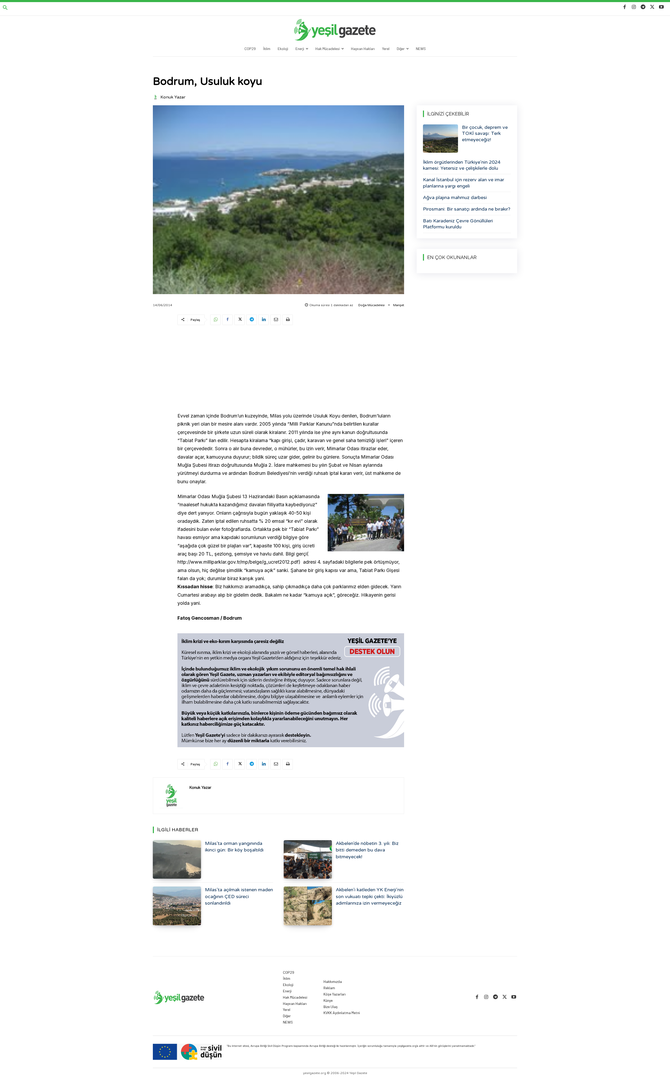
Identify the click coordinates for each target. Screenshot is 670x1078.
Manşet (398, 305)
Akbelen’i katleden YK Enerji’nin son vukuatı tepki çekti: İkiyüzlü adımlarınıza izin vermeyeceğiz (370, 896)
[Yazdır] (287, 320)
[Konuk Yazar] (156, 97)
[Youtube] (661, 7)
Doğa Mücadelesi (371, 305)
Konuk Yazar (173, 97)
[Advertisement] (290, 369)
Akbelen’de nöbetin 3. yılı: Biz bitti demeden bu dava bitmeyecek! (367, 849)
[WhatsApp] (215, 320)
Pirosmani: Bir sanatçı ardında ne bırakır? (466, 209)
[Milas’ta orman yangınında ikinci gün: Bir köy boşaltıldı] (177, 859)
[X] (652, 7)
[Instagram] (633, 7)
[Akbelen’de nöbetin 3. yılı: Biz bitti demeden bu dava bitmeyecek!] (308, 859)
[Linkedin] (263, 320)
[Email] (275, 320)
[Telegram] (643, 7)
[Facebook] (624, 7)
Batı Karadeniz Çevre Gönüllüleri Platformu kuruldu (458, 224)
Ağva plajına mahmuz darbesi (455, 197)
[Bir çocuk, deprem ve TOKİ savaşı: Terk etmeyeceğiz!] (440, 138)
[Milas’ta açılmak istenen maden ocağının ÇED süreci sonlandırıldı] (177, 906)
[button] (5, 8)
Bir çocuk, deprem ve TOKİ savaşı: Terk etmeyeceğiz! (485, 133)
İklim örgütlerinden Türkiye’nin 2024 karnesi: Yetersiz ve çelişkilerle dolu (461, 165)
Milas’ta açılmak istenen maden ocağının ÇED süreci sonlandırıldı (239, 896)
